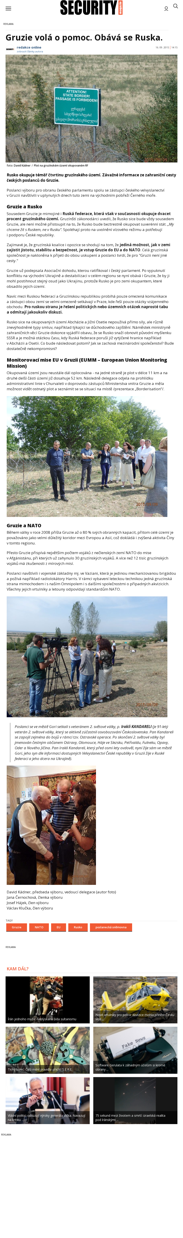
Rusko (78, 927)
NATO (39, 927)
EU (58, 927)
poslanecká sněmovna (111, 927)
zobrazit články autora (30, 51)
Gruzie (16, 927)
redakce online (29, 47)
